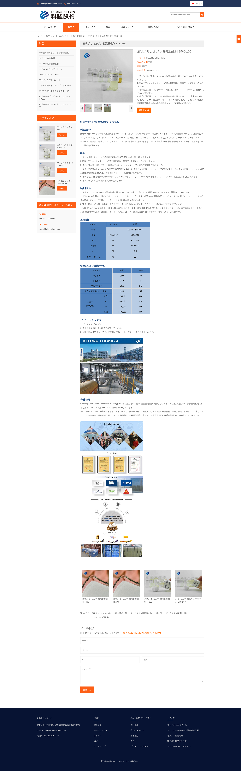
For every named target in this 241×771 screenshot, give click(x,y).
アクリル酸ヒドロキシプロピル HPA (55, 85)
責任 (132, 741)
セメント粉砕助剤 (47, 58)
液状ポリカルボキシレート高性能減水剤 (109, 613)
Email (144, 110)
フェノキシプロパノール (50, 80)
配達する (98, 725)
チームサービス (100, 730)
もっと (62, 135)
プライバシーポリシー (140, 746)
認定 (96, 741)
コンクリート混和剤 (100, 617)
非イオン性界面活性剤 (49, 64)
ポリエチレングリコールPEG (65, 182)
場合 (108, 27)
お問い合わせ (154, 27)
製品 (70, 27)
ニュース (89, 27)
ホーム (40, 36)
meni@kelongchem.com (51, 4)
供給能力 (141, 70)
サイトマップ (99, 746)
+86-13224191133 (74, 4)
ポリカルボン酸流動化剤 (141, 613)
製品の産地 (142, 62)
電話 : (39, 736)
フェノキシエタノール (49, 74)
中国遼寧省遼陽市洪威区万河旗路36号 (63, 725)
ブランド (141, 58)
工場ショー (126, 27)
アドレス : (41, 725)
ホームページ (50, 27)
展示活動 (134, 736)
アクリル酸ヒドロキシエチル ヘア (54, 91)
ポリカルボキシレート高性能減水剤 (69, 36)
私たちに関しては (184, 27)
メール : (40, 730)
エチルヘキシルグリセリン (50, 69)
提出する (87, 690)
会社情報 (134, 725)
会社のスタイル (137, 730)
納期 (139, 66)
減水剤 (159, 613)
